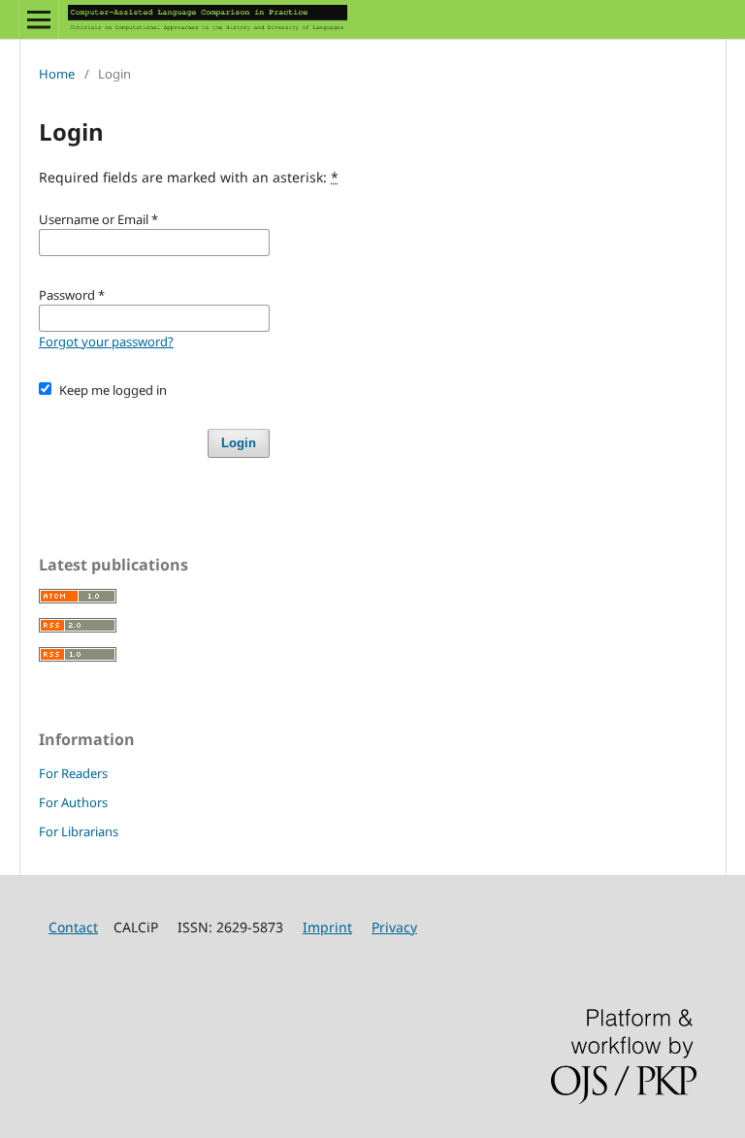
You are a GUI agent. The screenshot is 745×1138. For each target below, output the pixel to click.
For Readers (73, 773)
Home (57, 73)
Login (238, 443)
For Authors (73, 802)
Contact (73, 927)
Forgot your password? (106, 341)
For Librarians (78, 831)
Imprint (327, 927)
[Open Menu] (38, 19)
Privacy (394, 927)
